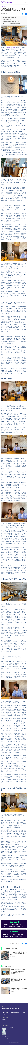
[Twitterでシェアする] (23, 14)
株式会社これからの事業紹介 (9, 17)
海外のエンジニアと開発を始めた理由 (11, 21)
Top (2, 6)
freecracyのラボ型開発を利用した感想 (11, 23)
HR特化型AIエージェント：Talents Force (11, 1008)
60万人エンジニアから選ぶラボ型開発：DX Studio (13, 1012)
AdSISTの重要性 (7, 19)
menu (25, 2)
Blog (5, 6)
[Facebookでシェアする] (26, 14)
